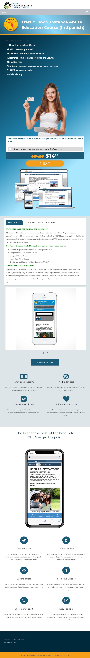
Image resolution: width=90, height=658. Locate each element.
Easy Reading (66, 609)
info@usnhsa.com (10, 642)
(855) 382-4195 (15, 640)
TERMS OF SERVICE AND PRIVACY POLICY (54, 655)
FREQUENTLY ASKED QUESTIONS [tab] (40, 223)
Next (45, 163)
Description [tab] (14, 223)
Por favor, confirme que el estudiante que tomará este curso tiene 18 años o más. (45, 140)
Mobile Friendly (66, 549)
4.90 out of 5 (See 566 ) (17, 41)
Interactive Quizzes (66, 579)
